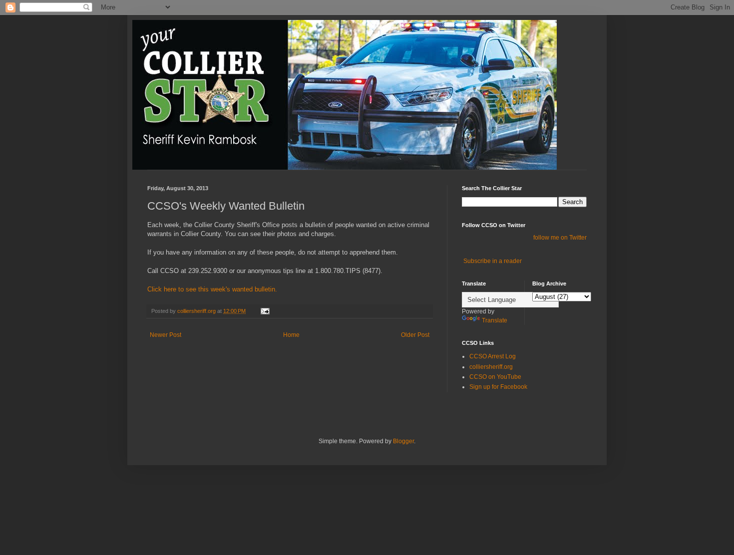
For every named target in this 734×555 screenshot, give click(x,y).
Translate (494, 320)
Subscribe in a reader (492, 261)
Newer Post (165, 334)
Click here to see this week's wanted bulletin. (212, 289)
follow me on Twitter (560, 237)
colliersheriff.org (491, 366)
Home (291, 334)
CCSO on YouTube (495, 376)
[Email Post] (264, 311)
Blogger (403, 441)
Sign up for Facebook (498, 386)
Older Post (415, 334)
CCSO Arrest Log (492, 356)
